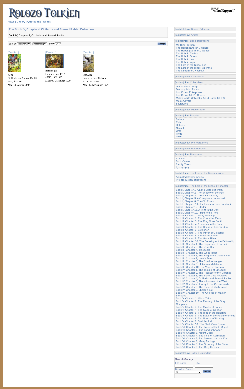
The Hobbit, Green (186, 56)
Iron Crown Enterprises (189, 92)
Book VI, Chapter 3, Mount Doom (194, 332)
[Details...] (13, 52)
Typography (182, 167)
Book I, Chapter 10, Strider (191, 206)
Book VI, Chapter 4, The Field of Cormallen (200, 335)
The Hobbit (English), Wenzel (192, 47)
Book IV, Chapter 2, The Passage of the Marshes (203, 272)
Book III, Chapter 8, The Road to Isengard (199, 261)
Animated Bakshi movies (190, 176)
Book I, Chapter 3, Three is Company (197, 195)
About (47, 21)
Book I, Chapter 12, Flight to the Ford (197, 212)
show (187, 29)
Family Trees (183, 164)
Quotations (34, 21)
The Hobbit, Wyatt (186, 62)
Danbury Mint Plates (187, 89)
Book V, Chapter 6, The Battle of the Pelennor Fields (205, 315)
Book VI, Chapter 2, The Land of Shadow (199, 329)
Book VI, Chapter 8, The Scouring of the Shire (202, 344)
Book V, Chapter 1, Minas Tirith (193, 298)
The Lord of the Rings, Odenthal (194, 67)
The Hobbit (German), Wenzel (193, 50)
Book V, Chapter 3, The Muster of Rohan (199, 307)
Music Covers (183, 100)
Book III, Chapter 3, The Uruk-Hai (195, 247)
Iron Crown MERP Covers (190, 95)
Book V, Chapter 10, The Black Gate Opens (200, 324)
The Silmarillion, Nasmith (190, 70)
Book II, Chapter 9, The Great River (196, 238)
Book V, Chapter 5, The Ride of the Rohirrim (201, 312)
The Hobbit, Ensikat (187, 53)
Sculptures (182, 103)
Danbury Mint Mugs (187, 86)
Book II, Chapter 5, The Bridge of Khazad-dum (202, 227)
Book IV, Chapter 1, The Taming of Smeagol (201, 269)
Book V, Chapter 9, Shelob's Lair (194, 321)
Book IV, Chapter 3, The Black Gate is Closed (201, 275)
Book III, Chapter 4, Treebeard (193, 249)
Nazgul (180, 128)
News (11, 21)
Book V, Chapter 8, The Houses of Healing (200, 318)
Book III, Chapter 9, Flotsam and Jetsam (199, 264)
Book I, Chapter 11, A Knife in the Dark (197, 209)
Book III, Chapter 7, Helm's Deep (194, 258)
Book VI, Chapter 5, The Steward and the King (202, 338)
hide (186, 40)
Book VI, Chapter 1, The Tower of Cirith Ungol (202, 327)
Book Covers (183, 161)
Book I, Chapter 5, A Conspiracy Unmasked (200, 198)
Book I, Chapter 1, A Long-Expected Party (199, 189)
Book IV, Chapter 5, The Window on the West (201, 281)
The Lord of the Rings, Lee (191, 64)
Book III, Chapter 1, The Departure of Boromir (202, 244)
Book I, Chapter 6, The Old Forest (195, 201)
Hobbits (180, 125)
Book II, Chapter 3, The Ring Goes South (199, 221)
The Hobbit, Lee (185, 59)
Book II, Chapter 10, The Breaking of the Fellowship (205, 241)
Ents (178, 122)
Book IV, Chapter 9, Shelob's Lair (194, 289)
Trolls (179, 133)
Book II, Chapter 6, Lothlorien (192, 229)
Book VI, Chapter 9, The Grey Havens (197, 347)
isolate (179, 29)
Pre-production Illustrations (191, 179)
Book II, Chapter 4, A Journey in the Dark (199, 224)
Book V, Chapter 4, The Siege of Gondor (199, 309)
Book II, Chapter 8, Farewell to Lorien (197, 235)
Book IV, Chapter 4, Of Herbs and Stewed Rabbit (203, 278)
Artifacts (180, 158)
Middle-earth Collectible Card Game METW (200, 97)
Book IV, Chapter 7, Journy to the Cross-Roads (202, 284)
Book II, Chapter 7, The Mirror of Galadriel (200, 232)
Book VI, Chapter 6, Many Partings (195, 341)
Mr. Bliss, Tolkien (185, 44)
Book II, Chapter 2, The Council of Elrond (199, 218)
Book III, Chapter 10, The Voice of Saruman (200, 267)
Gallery (21, 21)
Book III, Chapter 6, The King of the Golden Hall (203, 255)
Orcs (178, 130)
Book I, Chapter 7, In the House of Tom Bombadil (203, 204)
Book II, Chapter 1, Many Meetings (195, 215)
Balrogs (180, 119)
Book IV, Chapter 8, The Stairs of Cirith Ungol (201, 287)
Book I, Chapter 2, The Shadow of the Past (200, 192)
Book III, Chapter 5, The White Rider (196, 252)
